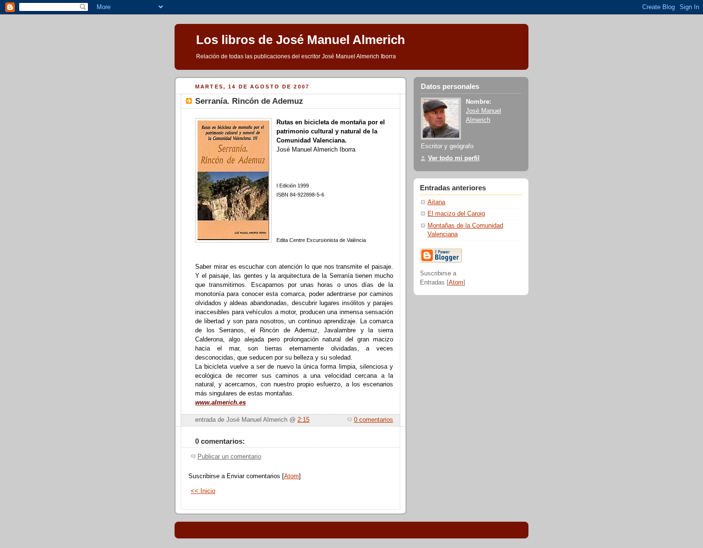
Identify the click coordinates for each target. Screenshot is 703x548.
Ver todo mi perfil (454, 158)
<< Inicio (203, 491)
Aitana (436, 202)
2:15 (303, 419)
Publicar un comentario (229, 456)
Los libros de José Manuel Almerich (300, 40)
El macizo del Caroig (456, 213)
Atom (291, 476)
